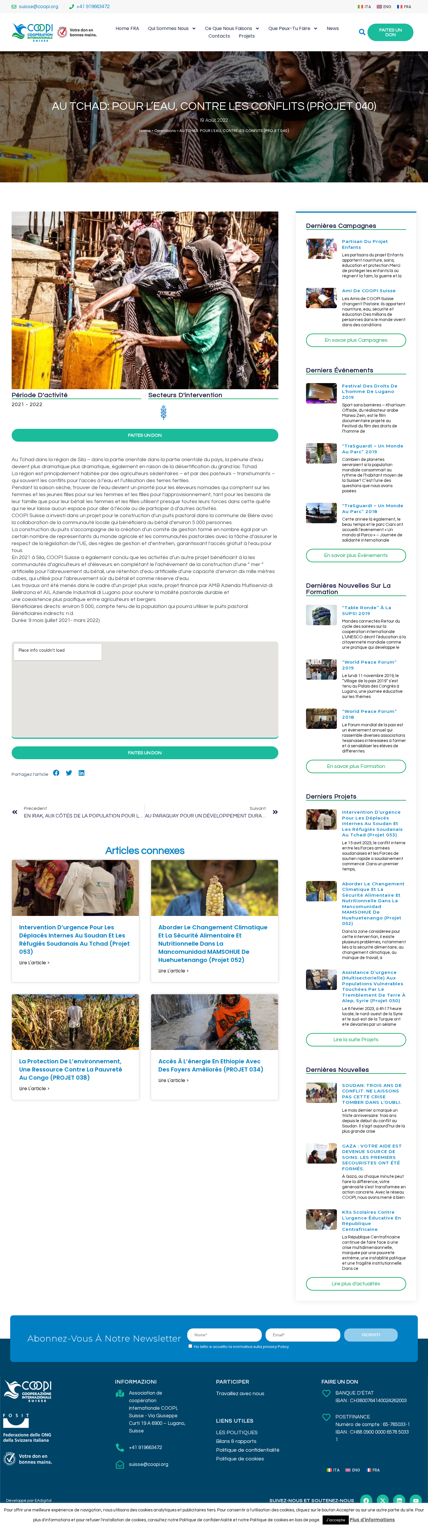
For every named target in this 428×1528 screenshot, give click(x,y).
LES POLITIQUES (237, 1432)
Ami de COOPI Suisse (369, 290)
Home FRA (127, 28)
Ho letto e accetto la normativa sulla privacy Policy (241, 1346)
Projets (247, 36)
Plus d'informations (372, 1520)
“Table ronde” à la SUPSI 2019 (366, 610)
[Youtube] (416, 1500)
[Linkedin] (399, 1500)
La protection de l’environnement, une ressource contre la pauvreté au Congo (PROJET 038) (70, 1069)
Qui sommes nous (168, 28)
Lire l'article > (34, 962)
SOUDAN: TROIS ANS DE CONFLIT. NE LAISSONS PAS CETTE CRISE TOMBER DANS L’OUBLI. (372, 1094)
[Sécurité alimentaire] (164, 412)
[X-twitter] (383, 1500)
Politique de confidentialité (248, 1450)
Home (145, 130)
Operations (165, 130)
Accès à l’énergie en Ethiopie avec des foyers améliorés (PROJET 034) (210, 1065)
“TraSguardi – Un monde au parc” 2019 (373, 448)
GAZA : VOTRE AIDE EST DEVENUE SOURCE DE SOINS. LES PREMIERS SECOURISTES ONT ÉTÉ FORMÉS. (372, 1157)
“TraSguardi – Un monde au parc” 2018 (373, 508)
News (333, 28)
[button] (56, 772)
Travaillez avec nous (240, 1393)
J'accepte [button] (335, 1520)
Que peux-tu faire (289, 28)
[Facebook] (366, 1500)
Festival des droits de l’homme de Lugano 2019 (370, 391)
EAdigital (43, 1501)
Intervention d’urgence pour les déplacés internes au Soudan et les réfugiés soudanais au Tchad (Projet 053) (74, 939)
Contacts (219, 36)
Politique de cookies (240, 1459)
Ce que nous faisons (228, 28)
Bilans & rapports (236, 1441)
